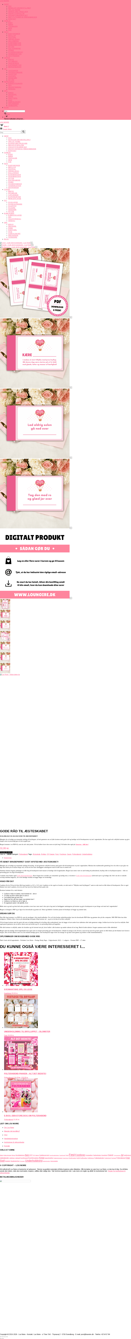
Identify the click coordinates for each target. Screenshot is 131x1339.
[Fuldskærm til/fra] (3, 1336)
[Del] (5, 1336)
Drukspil (12, 94)
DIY (31, 1155)
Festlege (63, 854)
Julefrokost (127, 1155)
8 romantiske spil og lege (18, 989)
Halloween (13, 41)
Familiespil (62, 1155)
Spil (6, 91)
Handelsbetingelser (18, 12)
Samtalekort (14, 102)
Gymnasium (117, 1155)
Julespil (12, 76)
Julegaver (13, 71)
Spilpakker (13, 104)
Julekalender (4, 1158)
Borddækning (20, 1155)
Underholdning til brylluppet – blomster (27, 1031)
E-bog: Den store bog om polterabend (25, 1116)
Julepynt (12, 74)
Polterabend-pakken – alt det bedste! (25, 1073)
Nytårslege (91, 1158)
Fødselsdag (14, 39)
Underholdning (87, 854)
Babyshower (14, 34)
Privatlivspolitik (16, 13)
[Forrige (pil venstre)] (1, 1338)
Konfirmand (24, 1158)
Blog (6, 107)
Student (7, 1161)
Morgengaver (14, 67)
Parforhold (107, 1158)
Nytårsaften (83, 1158)
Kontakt (12, 19)
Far (9, 30)
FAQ (9, 6)
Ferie (10, 96)
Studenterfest (15, 52)
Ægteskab (36, 854)
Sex (10, 85)
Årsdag (11, 89)
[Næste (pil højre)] (3, 1338)
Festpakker (13, 56)
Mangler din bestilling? (19, 8)
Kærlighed (9, 82)
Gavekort (104, 1155)
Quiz (10, 100)
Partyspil (13, 98)
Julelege (12, 1158)
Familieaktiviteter (54, 1155)
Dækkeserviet (44, 1155)
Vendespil (13, 106)
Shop (6, 4)
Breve (11, 59)
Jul (5, 69)
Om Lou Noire (14, 10)
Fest (6, 32)
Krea (41, 1157)
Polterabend (14, 48)
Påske (11, 50)
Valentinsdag (14, 87)
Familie (7, 21)
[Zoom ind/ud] (1, 1336)
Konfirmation (14, 43)
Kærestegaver (15, 83)
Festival (12, 37)
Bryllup (12, 36)
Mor (10, 28)
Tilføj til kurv (6, 852)
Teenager (13, 26)
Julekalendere (15, 72)
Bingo (11, 93)
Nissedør (12, 78)
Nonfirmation (14, 45)
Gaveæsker (13, 63)
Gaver (7, 58)
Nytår (11, 47)
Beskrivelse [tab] (8, 858)
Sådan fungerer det (18, 15)
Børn (10, 24)
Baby (10, 23)
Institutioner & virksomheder (22, 17)
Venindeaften (14, 54)
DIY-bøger (13, 61)
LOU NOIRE (4, 1)
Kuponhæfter (14, 65)
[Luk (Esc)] (7, 1336)
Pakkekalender (99, 1158)
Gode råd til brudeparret (24, 875)
